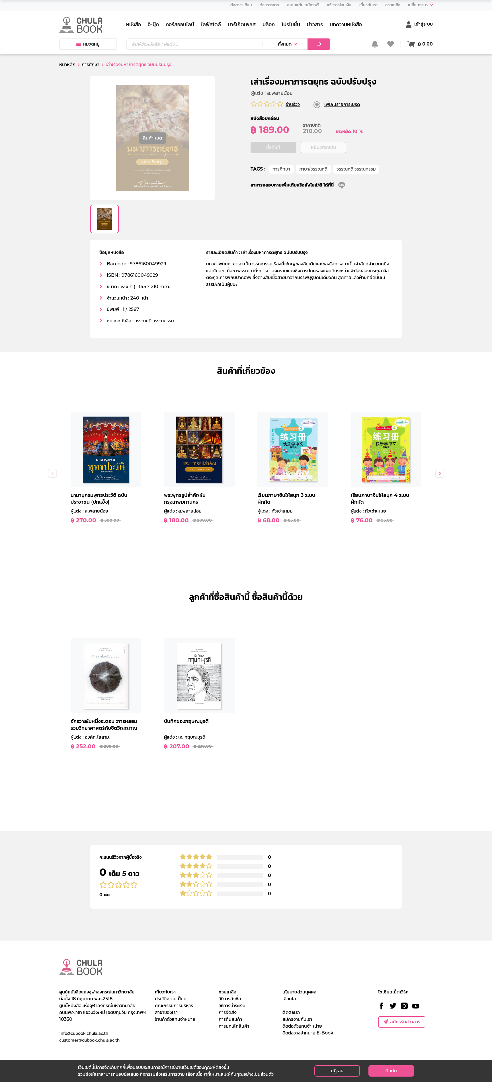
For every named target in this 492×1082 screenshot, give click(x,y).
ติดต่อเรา (291, 1012)
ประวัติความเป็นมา (171, 998)
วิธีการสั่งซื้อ (230, 998)
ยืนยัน (391, 1070)
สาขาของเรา (166, 1012)
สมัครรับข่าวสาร (405, 1021)
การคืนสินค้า (230, 1019)
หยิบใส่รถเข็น (323, 147)
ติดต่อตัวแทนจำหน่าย (302, 1026)
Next (439, 473)
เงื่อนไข (289, 998)
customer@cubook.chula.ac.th (89, 1039)
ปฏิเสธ (337, 1070)
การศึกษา (281, 169)
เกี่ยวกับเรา (165, 992)
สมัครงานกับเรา (297, 1019)
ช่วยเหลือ (227, 992)
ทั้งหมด (285, 44)
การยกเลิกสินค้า (234, 1026)
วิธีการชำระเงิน (232, 1005)
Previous (52, 473)
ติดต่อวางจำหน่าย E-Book (307, 1033)
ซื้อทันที (273, 147)
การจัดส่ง (228, 1012)
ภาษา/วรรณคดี (313, 169)
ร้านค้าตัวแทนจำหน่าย (175, 1019)
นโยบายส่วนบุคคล (299, 992)
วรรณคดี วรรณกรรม (356, 169)
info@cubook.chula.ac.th (83, 1033)
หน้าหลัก (67, 64)
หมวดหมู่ (91, 44)
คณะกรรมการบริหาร (174, 1005)
